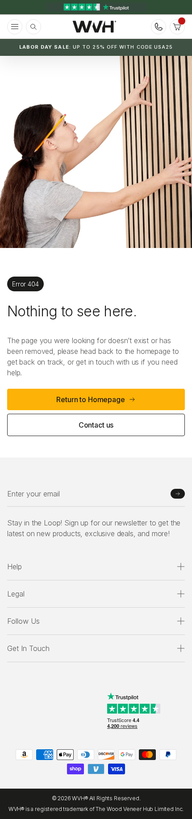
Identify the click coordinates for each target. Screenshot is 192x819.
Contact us (96, 424)
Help (14, 566)
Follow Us (23, 621)
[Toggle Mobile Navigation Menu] (14, 26)
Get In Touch (28, 648)
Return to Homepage (90, 399)
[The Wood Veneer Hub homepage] (94, 26)
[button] (177, 26)
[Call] (158, 26)
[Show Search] (33, 26)
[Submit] (178, 494)
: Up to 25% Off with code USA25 (96, 47)
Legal (16, 593)
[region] (96, 7)
